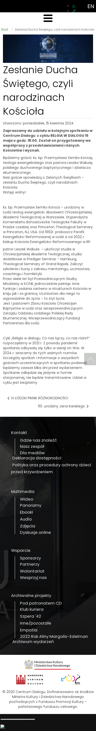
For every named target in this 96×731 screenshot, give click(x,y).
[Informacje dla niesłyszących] (74, 11)
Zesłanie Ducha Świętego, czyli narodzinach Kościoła (40, 90)
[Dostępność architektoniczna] (74, 6)
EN (90, 6)
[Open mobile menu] (48, 18)
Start (4, 29)
